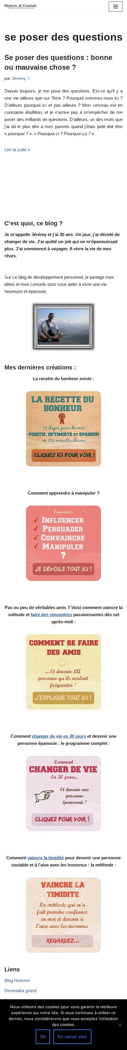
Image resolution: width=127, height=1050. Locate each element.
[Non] (120, 1025)
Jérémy (19, 78)
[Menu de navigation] (116, 6)
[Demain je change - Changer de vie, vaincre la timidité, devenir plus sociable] (22, 6)
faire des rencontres (51, 614)
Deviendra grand (20, 990)
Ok (43, 1036)
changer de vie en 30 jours (59, 736)
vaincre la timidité (45, 857)
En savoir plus (72, 1036)
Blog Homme (17, 980)
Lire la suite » (17, 149)
